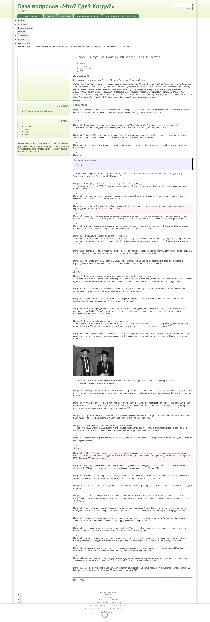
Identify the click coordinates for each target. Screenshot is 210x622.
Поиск (50, 16)
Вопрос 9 (77, 226)
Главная (20, 47)
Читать (82, 64)
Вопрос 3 (77, 145)
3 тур (26, 134)
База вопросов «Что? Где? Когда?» (66, 6)
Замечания (23, 36)
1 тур (26, 129)
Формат (21, 32)
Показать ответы (81, 100)
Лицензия (22, 24)
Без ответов (85, 69)
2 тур (26, 131)
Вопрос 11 (78, 251)
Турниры (65, 16)
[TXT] (75, 580)
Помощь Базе (24, 43)
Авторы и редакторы (87, 16)
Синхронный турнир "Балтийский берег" (67, 47)
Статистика (23, 39)
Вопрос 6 (77, 196)
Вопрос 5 (77, 183)
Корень (28, 47)
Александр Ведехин (128, 80)
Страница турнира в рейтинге (38, 111)
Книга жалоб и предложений (121, 16)
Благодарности (25, 28)
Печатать (83, 66)
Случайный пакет (30, 16)
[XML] (81, 580)
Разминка (28, 126)
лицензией (47, 146)
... (76, 117)
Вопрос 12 (78, 261)
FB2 (81, 71)
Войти (21, 20)
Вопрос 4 (77, 155)
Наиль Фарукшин (93, 80)
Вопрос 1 (77, 110)
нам (39, 151)
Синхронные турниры (41, 47)
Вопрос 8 (77, 216)
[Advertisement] (44, 77)
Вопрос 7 (77, 206)
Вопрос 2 (77, 135)
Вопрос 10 (78, 236)
